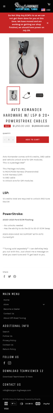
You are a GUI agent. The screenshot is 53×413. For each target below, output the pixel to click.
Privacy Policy (9, 340)
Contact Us (8, 344)
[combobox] (46, 9)
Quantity (6, 133)
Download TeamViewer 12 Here (17, 376)
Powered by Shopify (32, 399)
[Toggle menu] (44, 304)
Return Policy (9, 349)
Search (6, 331)
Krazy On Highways (17, 399)
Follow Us (7, 336)
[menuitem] (25, 299)
